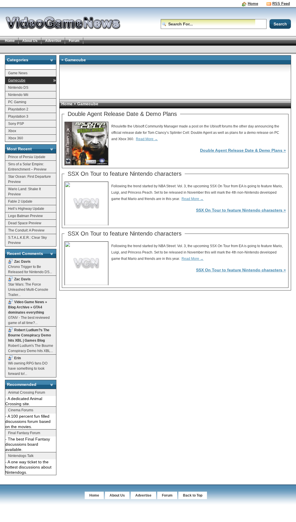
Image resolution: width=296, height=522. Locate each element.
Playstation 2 (18, 109)
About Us (30, 41)
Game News (17, 73)
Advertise (53, 41)
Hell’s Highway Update (26, 209)
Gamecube (16, 80)
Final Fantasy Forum (24, 433)
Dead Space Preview (24, 223)
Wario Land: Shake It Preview (24, 191)
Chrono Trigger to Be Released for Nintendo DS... (30, 267)
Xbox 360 (15, 138)
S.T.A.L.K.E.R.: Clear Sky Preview (27, 240)
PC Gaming (17, 102)
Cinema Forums (20, 410)
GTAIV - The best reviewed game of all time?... (29, 312)
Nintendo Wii (18, 95)
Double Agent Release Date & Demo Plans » (243, 150)
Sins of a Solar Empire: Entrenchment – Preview (27, 166)
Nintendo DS (18, 88)
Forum (74, 41)
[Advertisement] (110, 49)
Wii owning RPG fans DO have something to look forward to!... (27, 366)
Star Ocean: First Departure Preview (29, 179)
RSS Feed (281, 3)
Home (253, 3)
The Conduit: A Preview (26, 230)
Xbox (12, 131)
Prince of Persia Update (26, 157)
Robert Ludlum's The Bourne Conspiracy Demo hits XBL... (30, 340)
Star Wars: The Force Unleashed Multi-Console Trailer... (28, 287)
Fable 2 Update (20, 201)
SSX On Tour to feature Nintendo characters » (241, 210)
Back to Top (192, 495)
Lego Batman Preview (25, 216)
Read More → (147, 139)
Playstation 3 (18, 116)
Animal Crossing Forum (26, 392)
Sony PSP (16, 124)
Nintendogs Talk (21, 456)
